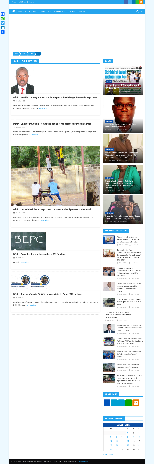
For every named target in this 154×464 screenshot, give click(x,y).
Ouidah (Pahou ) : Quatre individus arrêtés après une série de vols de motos (129, 301)
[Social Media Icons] (107, 402)
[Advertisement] (77, 33)
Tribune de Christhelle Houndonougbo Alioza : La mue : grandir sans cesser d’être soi (122, 217)
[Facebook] (2, 14)
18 (105, 445)
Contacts (31, 2)
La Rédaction (22, 2)
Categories (44, 11)
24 (139, 445)
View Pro (82, 11)
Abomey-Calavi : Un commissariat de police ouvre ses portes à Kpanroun (129, 354)
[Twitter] (2, 23)
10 (139, 437)
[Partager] (2, 32)
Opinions (109, 121)
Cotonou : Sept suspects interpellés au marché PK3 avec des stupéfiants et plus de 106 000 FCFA (130, 341)
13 (117, 441)
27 (117, 449)
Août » (111, 454)
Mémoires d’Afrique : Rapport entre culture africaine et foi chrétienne (121, 125)
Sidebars (32, 11)
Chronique (109, 149)
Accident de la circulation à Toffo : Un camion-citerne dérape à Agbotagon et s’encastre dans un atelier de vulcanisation (129, 379)
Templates (58, 11)
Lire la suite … (44, 108)
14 (122, 441)
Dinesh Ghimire (83, 461)
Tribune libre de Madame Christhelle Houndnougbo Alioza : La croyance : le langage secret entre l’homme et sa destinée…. (120, 184)
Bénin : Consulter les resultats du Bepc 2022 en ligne (39, 254)
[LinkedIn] (2, 27)
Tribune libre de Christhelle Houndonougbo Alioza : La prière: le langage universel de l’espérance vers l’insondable (121, 155)
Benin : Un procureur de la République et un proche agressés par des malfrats (52, 123)
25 (105, 449)
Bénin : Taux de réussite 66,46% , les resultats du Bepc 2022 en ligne (47, 294)
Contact (71, 11)
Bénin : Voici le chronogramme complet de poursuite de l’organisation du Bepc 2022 (55, 97)
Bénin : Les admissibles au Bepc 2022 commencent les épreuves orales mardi (52, 209)
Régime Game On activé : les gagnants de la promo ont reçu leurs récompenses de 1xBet (128, 239)
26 (111, 449)
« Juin (105, 454)
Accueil (14, 2)
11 (105, 441)
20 (117, 445)
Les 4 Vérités (125, 91)
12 (111, 441)
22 (128, 445)
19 (111, 445)
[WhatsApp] (2, 18)
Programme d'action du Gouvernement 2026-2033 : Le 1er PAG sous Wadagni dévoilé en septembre (129, 271)
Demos (20, 11)
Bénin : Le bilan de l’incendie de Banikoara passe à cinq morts (128, 366)
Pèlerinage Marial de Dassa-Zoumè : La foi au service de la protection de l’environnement (118, 314)
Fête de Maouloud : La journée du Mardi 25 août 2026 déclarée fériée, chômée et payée (129, 327)
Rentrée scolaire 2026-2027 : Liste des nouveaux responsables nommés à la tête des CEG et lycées (129, 287)
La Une (109, 81)
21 (122, 445)
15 (128, 441)
